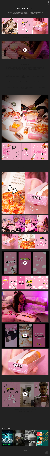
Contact (12, 2)
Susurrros (25, 450)
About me (7, 2)
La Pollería (23, 64)
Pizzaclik (27, 64)
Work (3, 2)
